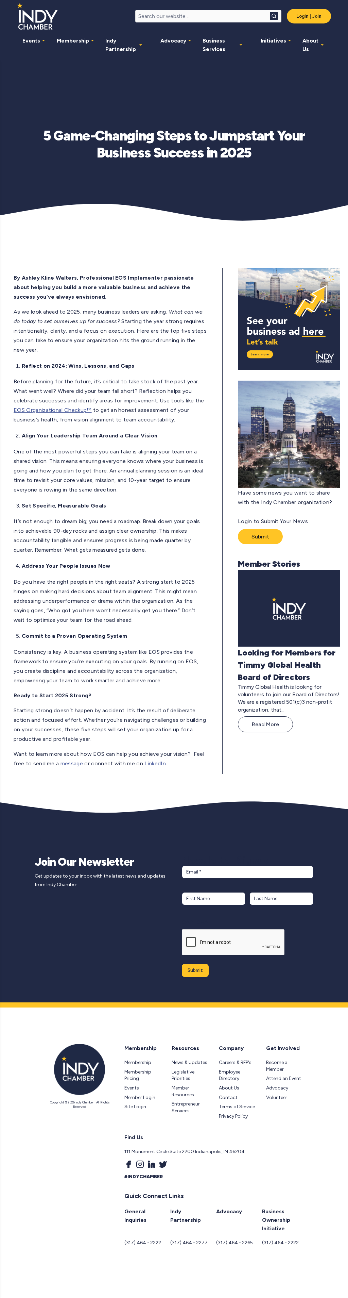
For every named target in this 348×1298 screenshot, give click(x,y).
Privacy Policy (233, 1116)
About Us (310, 44)
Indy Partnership (120, 44)
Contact (228, 1097)
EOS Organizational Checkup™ (53, 410)
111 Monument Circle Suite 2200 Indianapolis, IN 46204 (184, 1151)
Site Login (135, 1107)
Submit (260, 536)
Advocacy (173, 40)
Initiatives (273, 40)
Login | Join (308, 16)
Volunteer (276, 1097)
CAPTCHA (195, 922)
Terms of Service (237, 1107)
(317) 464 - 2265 (234, 1243)
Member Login (139, 1097)
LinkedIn (155, 763)
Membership (73, 40)
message (71, 763)
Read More (265, 724)
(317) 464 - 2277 (189, 1243)
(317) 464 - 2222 (142, 1243)
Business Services (214, 44)
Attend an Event (283, 1078)
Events (31, 40)
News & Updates (189, 1062)
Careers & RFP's (235, 1062)
